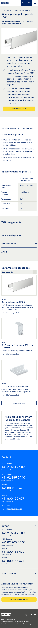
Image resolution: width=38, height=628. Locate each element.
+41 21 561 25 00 (13, 466)
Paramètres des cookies (8, 624)
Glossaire (19, 624)
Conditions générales (7, 621)
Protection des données (22, 621)
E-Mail (16, 439)
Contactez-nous (19, 109)
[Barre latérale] (29, 3)
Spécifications (29, 128)
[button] (25, 615)
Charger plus (19, 403)
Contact (5, 526)
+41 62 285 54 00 (13, 477)
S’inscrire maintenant (19, 600)
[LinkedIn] (31, 615)
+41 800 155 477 (12, 498)
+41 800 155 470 (12, 488)
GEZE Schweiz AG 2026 (8, 619)
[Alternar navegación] (35, 3)
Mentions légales (28, 624)
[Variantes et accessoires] (19, 272)
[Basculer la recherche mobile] (23, 3)
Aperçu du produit (10, 128)
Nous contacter (8, 573)
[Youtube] (35, 615)
